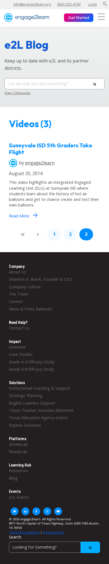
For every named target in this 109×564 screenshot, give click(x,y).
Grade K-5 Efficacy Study (31, 362)
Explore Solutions (25, 425)
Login (92, 4)
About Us (17, 272)
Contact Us (19, 328)
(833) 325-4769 (68, 4)
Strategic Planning (25, 395)
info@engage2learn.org (32, 4)
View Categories (17, 93)
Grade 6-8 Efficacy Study (31, 369)
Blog (13, 478)
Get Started (78, 17)
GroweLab (18, 444)
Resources (18, 470)
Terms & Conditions (24, 532)
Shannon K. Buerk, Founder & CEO (40, 279)
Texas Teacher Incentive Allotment (41, 410)
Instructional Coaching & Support (39, 388)
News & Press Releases (30, 309)
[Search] (95, 84)
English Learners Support (32, 403)
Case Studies (21, 354)
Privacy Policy (53, 532)
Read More (23, 215)
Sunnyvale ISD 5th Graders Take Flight (50, 148)
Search (15, 537)
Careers (16, 301)
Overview (17, 347)
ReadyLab (18, 451)
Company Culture (25, 286)
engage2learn (39, 163)
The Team (18, 294)
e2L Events (19, 497)
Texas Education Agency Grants (38, 417)
